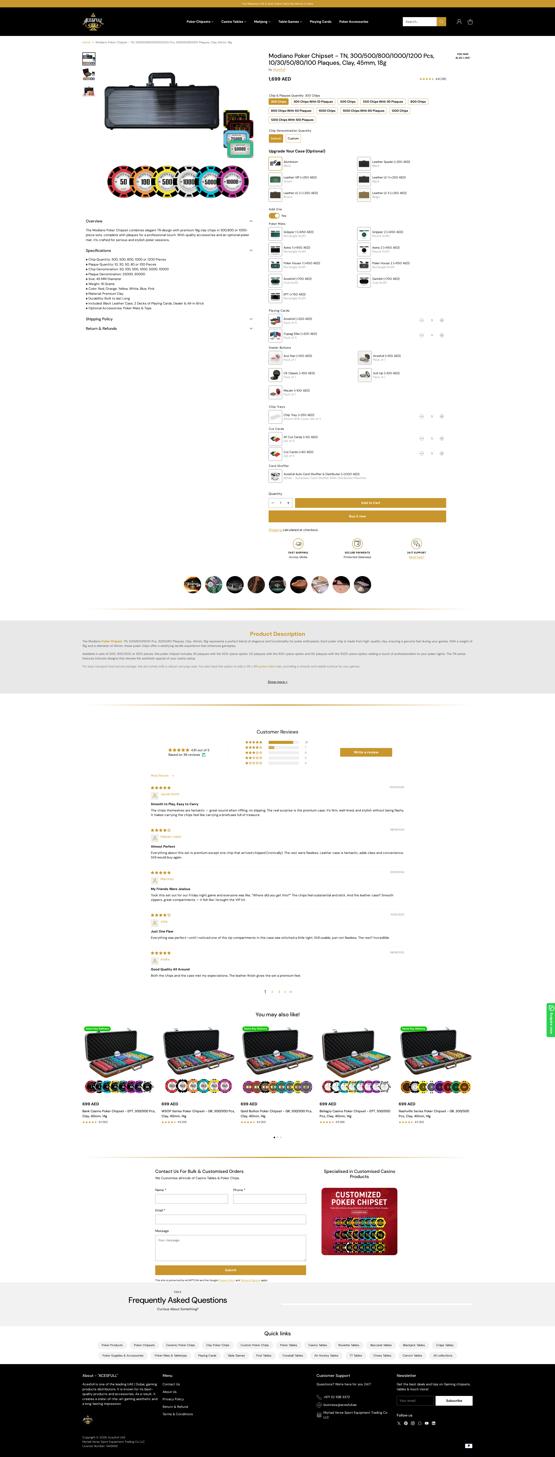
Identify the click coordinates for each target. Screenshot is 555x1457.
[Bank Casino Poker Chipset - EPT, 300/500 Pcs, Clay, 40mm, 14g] (119, 1062)
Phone (239, 1190)
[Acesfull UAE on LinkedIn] (433, 1424)
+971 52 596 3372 (336, 1397)
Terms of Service (250, 1280)
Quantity (275, 494)
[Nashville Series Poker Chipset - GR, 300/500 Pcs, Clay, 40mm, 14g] (436, 1062)
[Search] (441, 21)
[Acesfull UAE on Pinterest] (405, 1424)
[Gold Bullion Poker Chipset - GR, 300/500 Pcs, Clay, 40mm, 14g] (278, 1062)
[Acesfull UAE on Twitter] (399, 1424)
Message (162, 1231)
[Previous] (82, 1078)
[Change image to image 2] (88, 74)
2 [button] (272, 992)
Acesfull (279, 69)
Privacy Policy (227, 1280)
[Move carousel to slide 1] (274, 1137)
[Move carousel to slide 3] (281, 1137)
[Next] (472, 1078)
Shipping (275, 530)
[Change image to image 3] (88, 90)
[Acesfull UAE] (93, 21)
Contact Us (171, 1384)
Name (160, 1190)
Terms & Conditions (178, 1414)
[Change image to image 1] (88, 58)
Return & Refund (175, 1407)
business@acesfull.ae (340, 1405)
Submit (231, 1270)
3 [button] (279, 992)
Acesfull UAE (117, 1437)
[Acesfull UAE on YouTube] (426, 1424)
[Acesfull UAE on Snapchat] (419, 1424)
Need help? (416, 557)
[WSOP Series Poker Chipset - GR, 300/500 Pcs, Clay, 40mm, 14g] (198, 1062)
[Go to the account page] (459, 22)
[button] (254, 742)
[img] (161, 788)
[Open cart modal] (470, 22)
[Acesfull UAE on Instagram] (412, 1424)
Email (160, 1210)
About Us (170, 1392)
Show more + (277, 682)
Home (86, 42)
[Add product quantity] (288, 503)
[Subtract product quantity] (273, 503)
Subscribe (454, 1401)
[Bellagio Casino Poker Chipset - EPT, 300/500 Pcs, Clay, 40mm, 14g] (356, 1062)
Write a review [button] (366, 752)
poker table (267, 666)
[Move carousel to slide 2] (277, 1137)
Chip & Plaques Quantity (294, 95)
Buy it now (357, 516)
